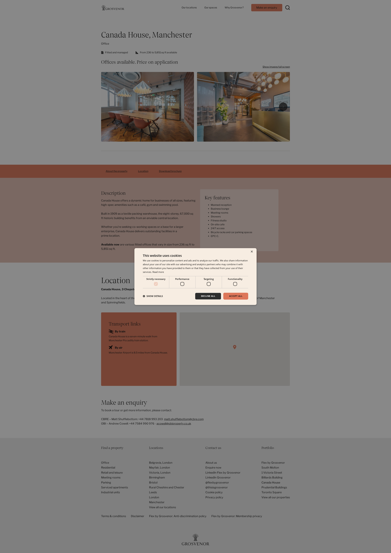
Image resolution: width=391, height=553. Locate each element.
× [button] (251, 252)
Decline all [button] (208, 296)
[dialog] (195, 276)
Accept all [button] (235, 296)
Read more (158, 271)
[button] (153, 296)
